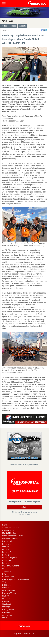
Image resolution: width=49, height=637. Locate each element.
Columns (6, 612)
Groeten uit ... (7, 604)
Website (22, 26)
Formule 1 (6, 544)
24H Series (6, 585)
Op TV (5, 618)
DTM (4, 574)
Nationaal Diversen (10, 538)
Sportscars (6, 571)
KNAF (4, 525)
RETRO (5, 596)
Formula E (6, 552)
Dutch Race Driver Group (12, 536)
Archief (4, 26)
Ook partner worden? (32, 465)
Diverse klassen (8, 590)
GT (3, 569)
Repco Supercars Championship (15, 579)
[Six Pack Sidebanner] (24, 446)
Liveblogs (6, 607)
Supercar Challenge (10, 528)
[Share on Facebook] (42, 30)
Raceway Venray (9, 593)
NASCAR (6, 588)
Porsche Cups (8, 577)
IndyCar (5, 547)
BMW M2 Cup (8, 530)
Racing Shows (8, 609)
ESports (5, 601)
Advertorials (7, 615)
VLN (4, 582)
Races (13, 26)
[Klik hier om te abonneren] (24, 485)
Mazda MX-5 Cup (9, 533)
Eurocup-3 (6, 560)
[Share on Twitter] (44, 30)
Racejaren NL (8, 541)
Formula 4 (6, 563)
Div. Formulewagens (10, 566)
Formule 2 (6, 549)
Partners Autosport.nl (17, 465)
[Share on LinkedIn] (46, 30)
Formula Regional (9, 558)
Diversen (6, 599)
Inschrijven (24, 507)
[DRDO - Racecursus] (24, 419)
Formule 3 (6, 555)
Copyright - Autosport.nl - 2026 (24, 633)
